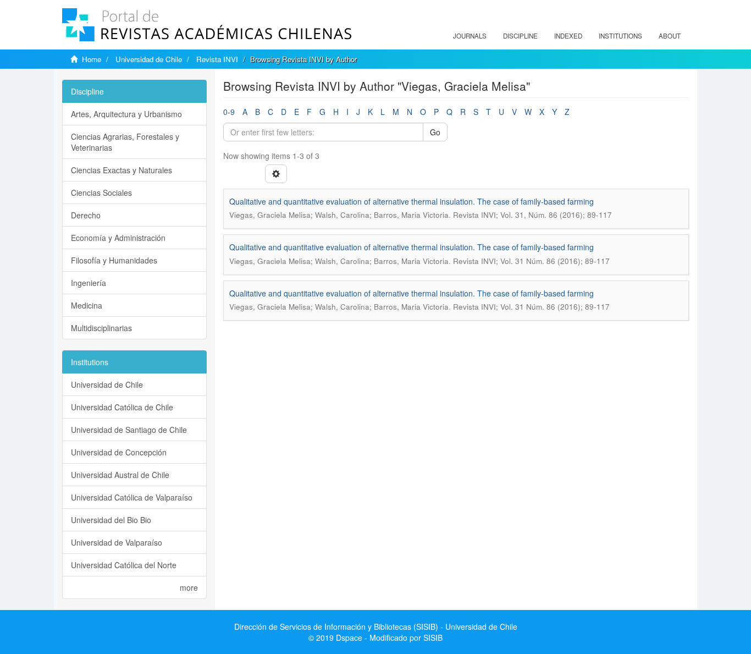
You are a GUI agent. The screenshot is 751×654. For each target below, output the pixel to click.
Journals (470, 35)
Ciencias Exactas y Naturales (121, 169)
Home (91, 59)
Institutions (620, 35)
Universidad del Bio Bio (111, 519)
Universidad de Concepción (119, 452)
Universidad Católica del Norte (123, 564)
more (189, 587)
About (670, 35)
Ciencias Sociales (101, 192)
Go (435, 132)
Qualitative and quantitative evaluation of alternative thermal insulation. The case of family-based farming (411, 201)
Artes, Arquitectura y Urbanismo (126, 113)
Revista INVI (217, 59)
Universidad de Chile (148, 59)
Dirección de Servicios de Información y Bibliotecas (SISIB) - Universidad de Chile (375, 626)
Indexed (568, 35)
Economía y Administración (118, 237)
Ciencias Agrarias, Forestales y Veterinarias (125, 142)
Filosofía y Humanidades (114, 260)
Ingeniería (88, 282)
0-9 (229, 111)
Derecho (86, 215)
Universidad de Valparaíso (116, 542)
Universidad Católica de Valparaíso (131, 497)
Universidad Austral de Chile (120, 474)
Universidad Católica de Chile (122, 407)
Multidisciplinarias (101, 327)
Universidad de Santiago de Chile (129, 429)
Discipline (520, 35)
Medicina (86, 305)
